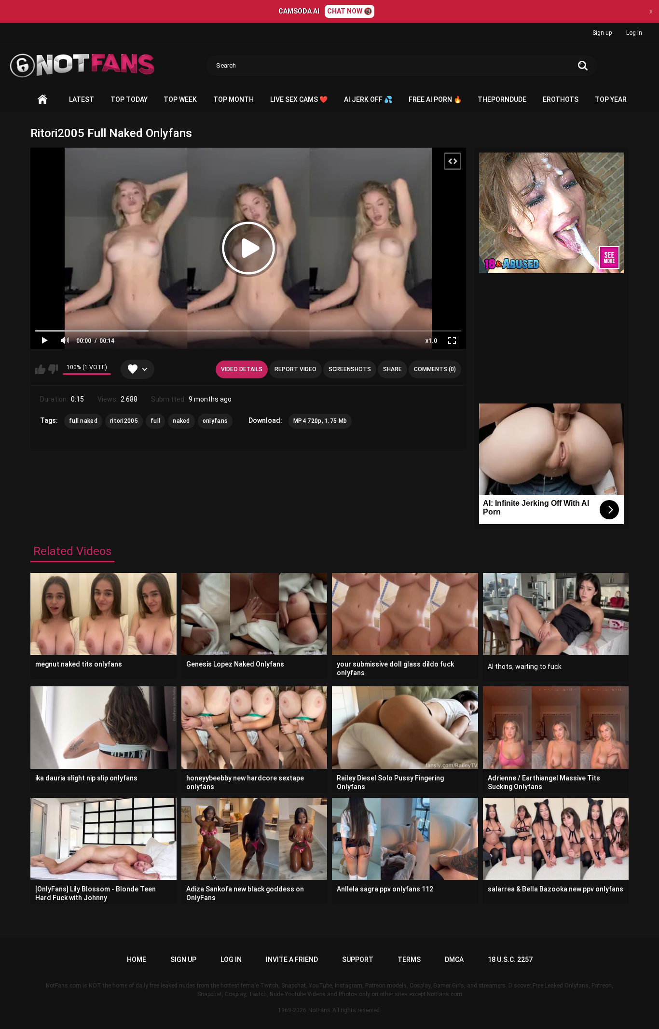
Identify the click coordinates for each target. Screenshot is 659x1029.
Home (42, 99)
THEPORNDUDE (502, 99)
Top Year (611, 99)
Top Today (129, 99)
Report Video (295, 369)
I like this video (40, 369)
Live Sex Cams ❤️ (299, 99)
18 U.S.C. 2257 (510, 959)
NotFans (319, 1010)
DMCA (454, 959)
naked (181, 420)
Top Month (233, 99)
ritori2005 (124, 420)
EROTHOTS (560, 99)
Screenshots (350, 369)
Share (392, 369)
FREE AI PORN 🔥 (435, 99)
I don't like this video (53, 369)
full (155, 420)
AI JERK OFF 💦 (368, 99)
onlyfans (215, 420)
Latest (81, 99)
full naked (83, 420)
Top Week (180, 99)
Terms (409, 959)
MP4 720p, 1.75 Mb (320, 420)
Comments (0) (435, 369)
